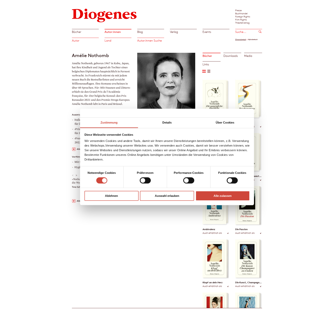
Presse (238, 10)
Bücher (76, 32)
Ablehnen (111, 195)
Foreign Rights (242, 16)
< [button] (73, 175)
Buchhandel (241, 13)
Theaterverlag (242, 22)
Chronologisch (240, 39)
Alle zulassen (223, 195)
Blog (140, 32)
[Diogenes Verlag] (104, 15)
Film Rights (241, 19)
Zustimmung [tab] (109, 122)
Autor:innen (113, 32)
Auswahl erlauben (167, 195)
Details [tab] (167, 122)
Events (207, 32)
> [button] (76, 175)
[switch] (145, 180)
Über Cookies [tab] (225, 122)
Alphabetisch (253, 39)
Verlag (174, 32)
